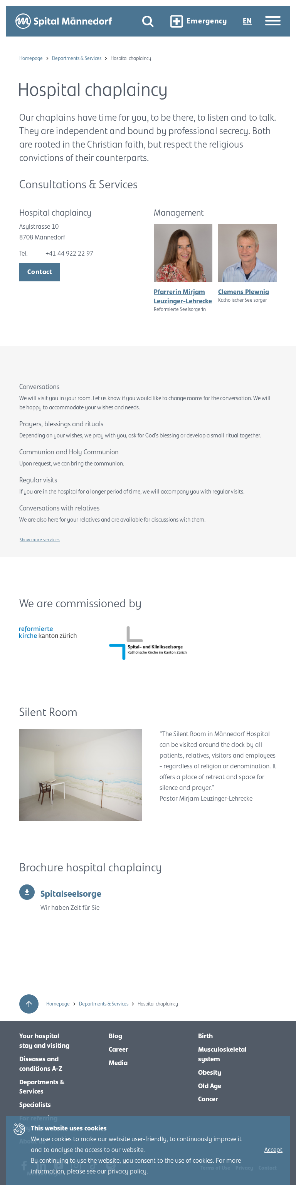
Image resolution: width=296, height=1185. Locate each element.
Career (118, 1049)
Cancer (208, 1099)
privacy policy (127, 1171)
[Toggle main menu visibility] (273, 21)
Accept (273, 1150)
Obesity (209, 1072)
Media (118, 1063)
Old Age (209, 1086)
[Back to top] (29, 1004)
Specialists (35, 1105)
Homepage (31, 58)
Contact (39, 272)
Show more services (40, 539)
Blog (115, 1036)
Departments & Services (77, 58)
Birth (205, 1036)
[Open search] (148, 21)
